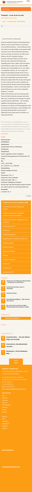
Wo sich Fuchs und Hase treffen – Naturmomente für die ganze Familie (17, 306)
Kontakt (4, 412)
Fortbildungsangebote (9, 234)
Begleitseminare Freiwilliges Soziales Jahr (15, 238)
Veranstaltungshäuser (9, 259)
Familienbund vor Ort (9, 226)
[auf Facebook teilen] (2, 328)
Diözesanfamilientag (9, 251)
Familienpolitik (6, 405)
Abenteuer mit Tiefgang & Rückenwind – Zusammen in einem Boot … (18, 281)
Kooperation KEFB (8, 272)
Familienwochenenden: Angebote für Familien (13, 208)
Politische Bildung (8, 247)
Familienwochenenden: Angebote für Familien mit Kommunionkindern (13, 214)
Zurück (29, 196)
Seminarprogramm (12, 318)
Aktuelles (5, 398)
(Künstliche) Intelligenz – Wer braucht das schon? (18, 300)
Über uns (4, 402)
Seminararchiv (7, 268)
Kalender (4, 407)
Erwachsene (6, 230)
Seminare (5, 400)
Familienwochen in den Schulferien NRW (15, 202)
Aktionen (5, 255)
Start (3, 395)
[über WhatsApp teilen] (7, 328)
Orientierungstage (8, 243)
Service (4, 409)
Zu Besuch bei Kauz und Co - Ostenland (15, 287)
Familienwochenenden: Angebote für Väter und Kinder (15, 221)
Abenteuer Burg (11, 293)
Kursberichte (6, 263)
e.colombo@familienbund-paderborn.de (15, 389)
